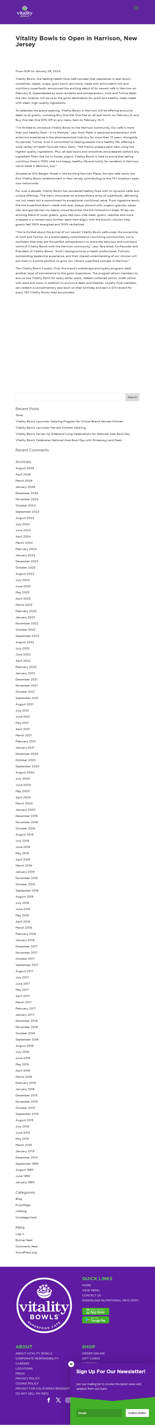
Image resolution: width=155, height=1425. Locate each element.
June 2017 (23, 983)
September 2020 (27, 766)
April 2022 (23, 660)
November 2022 (27, 623)
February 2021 (26, 741)
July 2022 (23, 648)
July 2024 (23, 524)
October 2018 (25, 884)
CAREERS (22, 1363)
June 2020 (23, 784)
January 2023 (25, 617)
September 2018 (27, 890)
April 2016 (23, 1070)
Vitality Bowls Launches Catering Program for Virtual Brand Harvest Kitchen (69, 421)
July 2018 (22, 902)
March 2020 (24, 803)
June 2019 (23, 847)
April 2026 (23, 474)
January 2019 (25, 871)
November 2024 (27, 499)
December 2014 (27, 1157)
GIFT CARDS (91, 1358)
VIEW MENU (91, 1290)
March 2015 (24, 1145)
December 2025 (27, 493)
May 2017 (22, 989)
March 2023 (24, 604)
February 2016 (26, 1082)
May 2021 (22, 722)
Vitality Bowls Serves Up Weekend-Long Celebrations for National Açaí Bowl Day (73, 433)
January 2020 (25, 809)
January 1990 (25, 1182)
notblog (21, 1211)
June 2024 (23, 530)
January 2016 (25, 1089)
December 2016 (27, 1020)
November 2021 (27, 685)
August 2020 (25, 772)
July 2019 (22, 840)
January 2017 (25, 1014)
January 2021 (25, 747)
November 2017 (27, 952)
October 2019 (25, 828)
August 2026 (25, 468)
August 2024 (25, 518)
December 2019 (27, 816)
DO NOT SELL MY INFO (32, 1393)
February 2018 (26, 933)
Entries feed (24, 1240)
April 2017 (23, 996)
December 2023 (27, 561)
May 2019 (22, 853)
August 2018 (25, 896)
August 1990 (25, 1169)
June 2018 (23, 909)
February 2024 (26, 549)
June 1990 (23, 1176)
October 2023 (26, 567)
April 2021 (23, 729)
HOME (86, 1285)
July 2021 (22, 710)
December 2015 (27, 1095)
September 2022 (27, 636)
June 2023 (23, 586)
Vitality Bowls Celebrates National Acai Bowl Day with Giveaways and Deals (69, 440)
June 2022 (23, 654)
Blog (19, 1198)
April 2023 (23, 598)
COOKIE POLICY (27, 1383)
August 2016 (25, 1045)
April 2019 (23, 859)
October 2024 (26, 505)
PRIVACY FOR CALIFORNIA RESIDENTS (44, 1388)
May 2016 (22, 1064)
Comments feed (27, 1246)
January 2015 (25, 1151)
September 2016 (27, 1039)
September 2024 (27, 511)
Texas (19, 415)
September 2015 (27, 1114)
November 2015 (27, 1101)
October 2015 (25, 1107)
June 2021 (23, 716)
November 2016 (27, 1027)
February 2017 (26, 1008)
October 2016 (25, 1033)
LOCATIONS (24, 1368)
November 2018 (27, 878)
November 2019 (27, 822)
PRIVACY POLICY (28, 1378)
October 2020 (26, 760)
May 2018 (22, 915)
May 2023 (22, 592)
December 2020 (27, 753)
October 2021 (25, 691)
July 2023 (23, 580)
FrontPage (23, 1205)
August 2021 (25, 704)
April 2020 (23, 797)
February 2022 (26, 667)
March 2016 (24, 1076)
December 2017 (27, 946)
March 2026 (24, 480)
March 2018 (24, 927)
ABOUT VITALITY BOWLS (34, 1353)
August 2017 (25, 971)
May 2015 (22, 1138)
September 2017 (27, 965)
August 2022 (25, 642)
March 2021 (24, 735)
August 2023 (25, 573)
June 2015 (23, 1132)
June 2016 (23, 1058)
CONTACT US (91, 1295)
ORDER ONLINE (93, 1353)
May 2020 (23, 791)
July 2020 (23, 778)
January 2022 (25, 673)
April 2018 (23, 921)
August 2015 (25, 1120)
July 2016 (22, 1051)
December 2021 (27, 679)
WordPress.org (26, 1252)
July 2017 (22, 977)
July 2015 (22, 1126)
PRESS (20, 1373)
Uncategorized (26, 1217)
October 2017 (25, 958)
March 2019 (24, 865)
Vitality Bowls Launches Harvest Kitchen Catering (51, 427)
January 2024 (25, 555)
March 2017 (24, 1002)
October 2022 (26, 629)
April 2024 (23, 536)
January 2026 (25, 487)
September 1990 (27, 1163)
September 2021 (27, 698)
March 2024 (24, 542)
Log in (20, 1233)
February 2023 (26, 611)
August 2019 (25, 834)
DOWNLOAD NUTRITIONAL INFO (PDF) (110, 1300)
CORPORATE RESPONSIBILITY (37, 1358)
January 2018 (25, 940)
